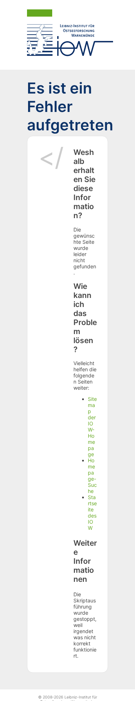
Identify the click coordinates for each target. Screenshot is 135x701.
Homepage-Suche (92, 475)
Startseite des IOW (92, 512)
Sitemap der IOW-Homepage (92, 426)
